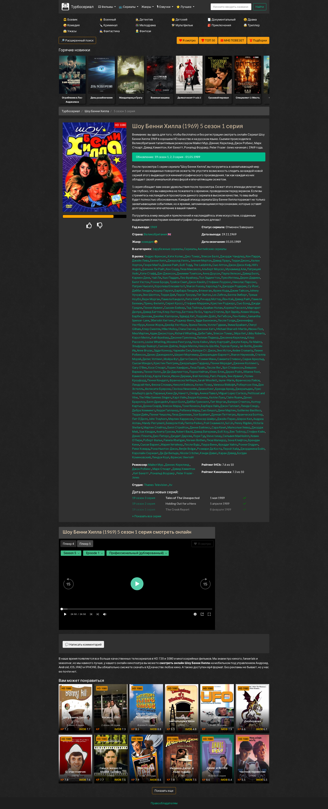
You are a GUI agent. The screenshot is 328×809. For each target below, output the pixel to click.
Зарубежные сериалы (167, 249)
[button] (146, 516)
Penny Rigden (243, 423)
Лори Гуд (199, 436)
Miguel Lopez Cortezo (232, 393)
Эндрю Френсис (155, 256)
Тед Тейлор (194, 307)
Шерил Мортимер (186, 354)
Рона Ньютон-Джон (164, 448)
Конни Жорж (154, 324)
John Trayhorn (158, 418)
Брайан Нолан (213, 307)
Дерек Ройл (234, 371)
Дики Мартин (227, 410)
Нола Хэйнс (200, 341)
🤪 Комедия (71, 25)
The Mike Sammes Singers (155, 397)
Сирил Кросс (174, 303)
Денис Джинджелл (160, 354)
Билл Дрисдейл (157, 401)
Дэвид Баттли (152, 311)
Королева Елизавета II (170, 286)
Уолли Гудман (216, 324)
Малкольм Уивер (238, 427)
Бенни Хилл (158, 260)
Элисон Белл (210, 256)
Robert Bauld (184, 431)
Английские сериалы (212, 249)
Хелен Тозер (203, 384)
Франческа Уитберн (183, 380)
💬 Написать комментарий (83, 644)
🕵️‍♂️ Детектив (144, 19)
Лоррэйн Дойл (206, 316)
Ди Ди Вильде (169, 453)
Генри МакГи (152, 264)
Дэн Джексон (166, 273)
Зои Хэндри (147, 431)
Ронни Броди (160, 282)
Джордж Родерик (234, 286)
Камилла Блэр (142, 376)
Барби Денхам (142, 316)
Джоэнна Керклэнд (233, 337)
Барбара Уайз (210, 406)
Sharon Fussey (195, 286)
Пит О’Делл (140, 418)
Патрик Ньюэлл (142, 286)
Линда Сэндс (250, 406)
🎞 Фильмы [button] (106, 6)
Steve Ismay (214, 436)
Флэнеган (205, 290)
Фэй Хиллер (200, 376)
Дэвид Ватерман (205, 431)
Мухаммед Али (236, 269)
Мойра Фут (171, 359)
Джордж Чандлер (232, 256)
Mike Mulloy (169, 329)
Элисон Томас (223, 333)
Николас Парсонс (244, 282)
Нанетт (183, 393)
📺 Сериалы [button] (127, 6)
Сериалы (190, 249)
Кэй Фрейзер (160, 337)
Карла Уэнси (161, 376)
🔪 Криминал (108, 25)
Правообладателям (164, 803)
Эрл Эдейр (232, 311)
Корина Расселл (235, 307)
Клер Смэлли (151, 329)
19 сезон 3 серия (143, 498)
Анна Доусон (211, 273)
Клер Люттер (171, 311)
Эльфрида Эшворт (144, 346)
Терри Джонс (240, 260)
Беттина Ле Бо (192, 311)
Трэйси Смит (178, 282)
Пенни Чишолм (159, 414)
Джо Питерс (161, 436)
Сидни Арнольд (253, 359)
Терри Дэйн (140, 414)
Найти (259, 6)
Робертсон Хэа (247, 384)
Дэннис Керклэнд (177, 464)
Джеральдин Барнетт (215, 354)
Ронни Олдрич (248, 444)
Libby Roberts (256, 333)
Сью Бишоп (209, 410)
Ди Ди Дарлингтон (175, 371)
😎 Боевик (70, 19)
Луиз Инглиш (230, 277)
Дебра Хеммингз (143, 410)
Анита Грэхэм (165, 431)
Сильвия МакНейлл (236, 436)
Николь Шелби (208, 346)
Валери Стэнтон (238, 401)
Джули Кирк (239, 341)
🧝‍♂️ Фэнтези (143, 31)
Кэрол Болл (177, 401)
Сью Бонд (243, 303)
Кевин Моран (250, 311)
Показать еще (164, 790)
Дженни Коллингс (245, 363)
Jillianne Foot (251, 371)
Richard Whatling (186, 333)
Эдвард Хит (187, 316)
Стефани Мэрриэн (196, 303)
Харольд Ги (213, 286)
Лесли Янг (214, 367)
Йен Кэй (227, 299)
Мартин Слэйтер (155, 427)
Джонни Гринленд (183, 337)
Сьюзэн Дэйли (168, 346)
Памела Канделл (172, 299)
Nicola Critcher (189, 453)
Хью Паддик (170, 277)
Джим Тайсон (239, 290)
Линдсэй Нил (141, 384)
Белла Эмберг (237, 294)
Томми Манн (207, 359)
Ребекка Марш (190, 410)
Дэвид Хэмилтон (183, 468)
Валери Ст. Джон (204, 350)
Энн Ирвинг (235, 376)
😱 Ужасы (69, 31)
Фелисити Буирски (158, 388)
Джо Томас (192, 256)
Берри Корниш (198, 397)
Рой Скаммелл (214, 423)
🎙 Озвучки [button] (164, 6)
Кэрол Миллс (141, 337)
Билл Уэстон (140, 282)
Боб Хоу (223, 431)
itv (170, 484)
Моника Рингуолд (179, 341)
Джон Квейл (196, 282)
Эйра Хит (240, 333)
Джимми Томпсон (189, 273)
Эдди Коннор (163, 350)
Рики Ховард (141, 448)
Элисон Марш (171, 406)
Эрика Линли (197, 324)
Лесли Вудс (192, 444)
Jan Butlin (245, 346)
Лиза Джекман (182, 414)
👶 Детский (179, 19)
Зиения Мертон (201, 260)
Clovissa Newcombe (184, 388)
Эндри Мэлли (188, 346)
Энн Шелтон (151, 294)
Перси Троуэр (185, 294)
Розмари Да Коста (209, 448)
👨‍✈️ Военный (107, 19)
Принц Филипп (154, 303)
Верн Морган (151, 299)
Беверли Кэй (174, 423)
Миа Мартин (140, 333)
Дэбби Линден (142, 290)
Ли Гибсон (224, 316)
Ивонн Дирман (181, 376)
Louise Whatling (155, 341)
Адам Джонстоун (161, 333)
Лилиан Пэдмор (208, 337)
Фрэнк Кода (221, 290)
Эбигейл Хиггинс (162, 320)
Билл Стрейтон (177, 427)
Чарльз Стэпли (213, 311)
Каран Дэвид (227, 453)
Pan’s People (218, 376)
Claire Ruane (234, 397)
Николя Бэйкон (183, 384)
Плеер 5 (85, 543)
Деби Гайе (205, 333)
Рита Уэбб (192, 299)
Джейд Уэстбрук (176, 324)
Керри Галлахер (167, 410)
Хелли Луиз (217, 397)
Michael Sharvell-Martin (231, 329)
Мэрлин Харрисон (180, 418)
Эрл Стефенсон (233, 367)
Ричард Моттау (210, 299)
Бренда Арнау (224, 388)
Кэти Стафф (148, 273)
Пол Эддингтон (209, 277)
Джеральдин (244, 388)
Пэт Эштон (203, 294)
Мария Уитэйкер (172, 444)
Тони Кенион (191, 406)
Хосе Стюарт (157, 367)
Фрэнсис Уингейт (182, 457)
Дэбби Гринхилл (197, 401)
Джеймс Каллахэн (165, 316)
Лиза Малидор (216, 440)
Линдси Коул (160, 457)
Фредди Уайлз (227, 444)
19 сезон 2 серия (143, 503)
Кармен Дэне (141, 277)
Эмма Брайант (237, 324)
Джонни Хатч (206, 329)
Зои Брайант (201, 414)
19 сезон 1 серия (143, 509)
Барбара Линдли (185, 290)
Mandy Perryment (153, 423)
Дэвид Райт (242, 299)
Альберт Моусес (213, 269)
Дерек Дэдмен (250, 277)
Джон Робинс (141, 468)
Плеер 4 (68, 543)
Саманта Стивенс (229, 359)
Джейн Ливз (140, 260)
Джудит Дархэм (181, 436)
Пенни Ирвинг (153, 307)
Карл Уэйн (180, 397)
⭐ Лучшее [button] (184, 6)
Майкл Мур (155, 464)
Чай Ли (156, 277)
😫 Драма (250, 19)
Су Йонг (253, 286)
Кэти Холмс (176, 256)
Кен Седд (172, 269)
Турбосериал (82, 6)
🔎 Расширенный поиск (77, 40)
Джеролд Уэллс (178, 260)
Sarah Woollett (207, 380)
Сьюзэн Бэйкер (174, 307)
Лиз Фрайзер (189, 277)
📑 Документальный (220, 19)
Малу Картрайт (219, 341)
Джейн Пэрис (226, 418)
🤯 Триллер (252, 25)
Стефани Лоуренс (219, 282)
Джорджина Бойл (252, 448)
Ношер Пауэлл (163, 290)
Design (194, 393)
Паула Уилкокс (231, 273)
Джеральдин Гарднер (194, 363)
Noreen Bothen (195, 440)
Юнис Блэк (216, 371)
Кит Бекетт (141, 473)
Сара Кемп (219, 427)
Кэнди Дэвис (208, 453)
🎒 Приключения (219, 25)
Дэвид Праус (221, 260)
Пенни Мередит (221, 363)
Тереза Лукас (229, 346)
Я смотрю (204, 543)
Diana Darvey (187, 329)
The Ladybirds (202, 264)
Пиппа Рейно (193, 423)
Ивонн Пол (255, 329)
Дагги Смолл (189, 359)
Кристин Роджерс (223, 303)
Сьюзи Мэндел (142, 363)
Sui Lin (229, 423)
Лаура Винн (209, 444)
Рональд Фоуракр (162, 473)
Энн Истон (224, 350)
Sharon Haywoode (242, 354)
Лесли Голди (226, 320)
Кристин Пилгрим (166, 363)
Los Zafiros (219, 294)
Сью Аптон (219, 264)
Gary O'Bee (139, 367)
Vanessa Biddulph (224, 384)
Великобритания (155, 234)
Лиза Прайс (198, 367)
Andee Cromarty (242, 350)
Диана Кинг (206, 388)
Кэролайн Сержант (145, 453)
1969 (153, 227)
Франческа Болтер (250, 414)
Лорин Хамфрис (178, 367)
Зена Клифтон (237, 440)
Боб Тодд (186, 264)
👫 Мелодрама (145, 25)
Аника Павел (208, 393)
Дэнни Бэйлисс (200, 427)
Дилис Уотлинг (152, 359)
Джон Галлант (230, 406)
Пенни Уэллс (152, 371)
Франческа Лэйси (247, 380)
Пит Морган (218, 401)
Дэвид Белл (250, 273)
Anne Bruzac (145, 350)
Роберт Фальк (152, 440)
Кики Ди (171, 393)
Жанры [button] (146, 6)
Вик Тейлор (238, 431)
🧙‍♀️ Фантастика (109, 31)
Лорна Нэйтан (198, 371)
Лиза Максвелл (190, 269)
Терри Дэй (168, 294)
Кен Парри (253, 256)
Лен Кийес (239, 316)
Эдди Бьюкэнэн (206, 320)
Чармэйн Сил (182, 350)
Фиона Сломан (161, 384)
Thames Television (155, 484)
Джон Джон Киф (239, 264)
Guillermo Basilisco (249, 410)
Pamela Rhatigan (174, 440)
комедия (148, 241)
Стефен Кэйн (256, 431)
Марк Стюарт (161, 468)
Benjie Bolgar (187, 448)
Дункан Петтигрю (223, 414)
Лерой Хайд (231, 448)
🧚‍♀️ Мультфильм (182, 25)
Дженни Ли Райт (153, 269)
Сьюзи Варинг (150, 444)
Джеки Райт (170, 264)
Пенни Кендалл (157, 380)
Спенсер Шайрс (205, 418)
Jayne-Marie (226, 380)
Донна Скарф (152, 406)
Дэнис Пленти (141, 436)
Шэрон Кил (244, 418)
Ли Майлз (255, 341)
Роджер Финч (184, 320)
